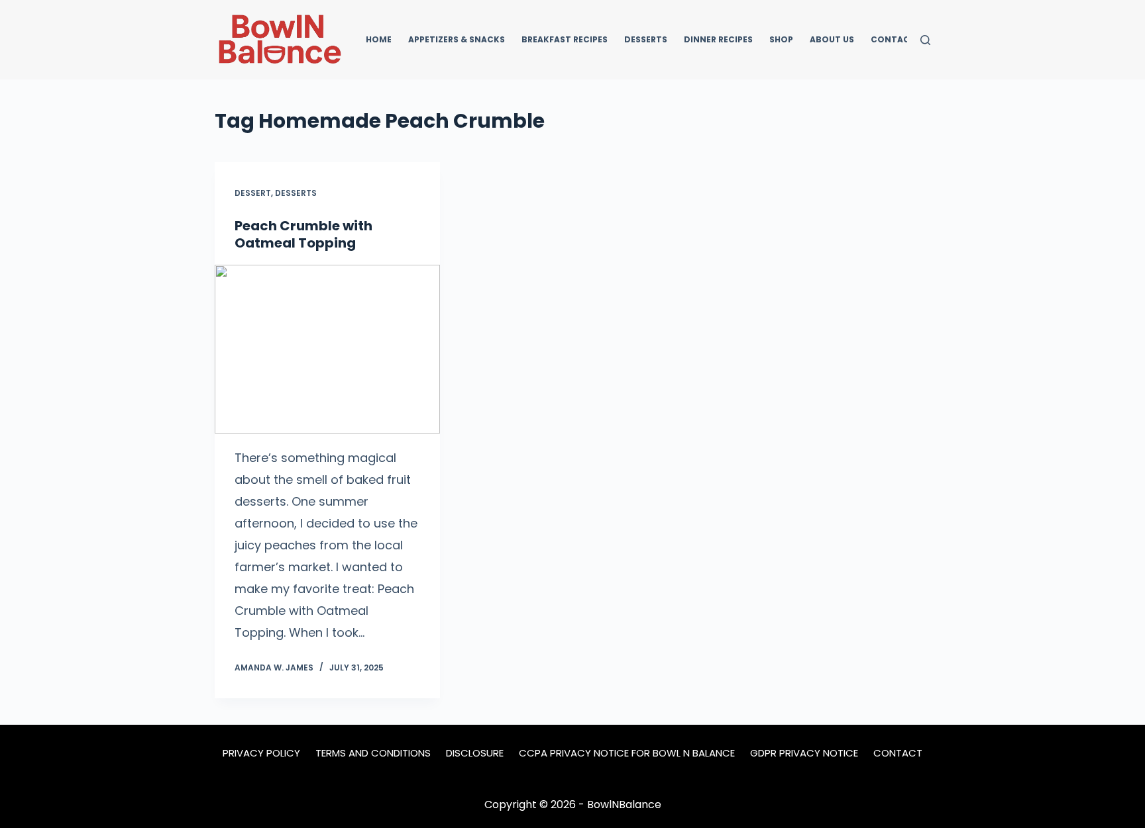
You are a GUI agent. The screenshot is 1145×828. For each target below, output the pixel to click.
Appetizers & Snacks (456, 39)
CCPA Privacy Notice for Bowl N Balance (627, 753)
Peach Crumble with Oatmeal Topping (303, 234)
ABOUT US (832, 39)
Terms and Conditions (373, 753)
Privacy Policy (261, 753)
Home (379, 39)
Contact (893, 39)
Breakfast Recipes (564, 39)
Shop (781, 39)
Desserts (645, 39)
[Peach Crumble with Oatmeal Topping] (327, 349)
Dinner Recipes (718, 39)
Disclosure (475, 753)
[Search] (925, 40)
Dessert (253, 193)
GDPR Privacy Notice (804, 753)
